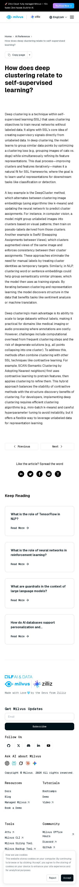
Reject (52, 878)
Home (8, 36)
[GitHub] (8, 745)
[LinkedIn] (38, 745)
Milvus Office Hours (53, 834)
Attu (8, 832)
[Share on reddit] (49, 474)
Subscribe (39, 726)
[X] (18, 745)
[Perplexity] (14, 763)
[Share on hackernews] (58, 474)
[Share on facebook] (39, 474)
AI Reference (22, 36)
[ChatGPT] (7, 763)
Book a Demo (13, 808)
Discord (48, 841)
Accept (67, 878)
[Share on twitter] (30, 474)
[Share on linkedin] (21, 474)
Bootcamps (49, 791)
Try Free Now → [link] (63, 5)
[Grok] (21, 763)
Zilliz (61, 692)
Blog (8, 796)
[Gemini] (34, 763)
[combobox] (58, 17)
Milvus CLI (12, 837)
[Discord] (28, 745)
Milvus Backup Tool (18, 848)
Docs (8, 791)
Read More (18, 528)
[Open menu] (72, 17)
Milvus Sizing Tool (18, 843)
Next (55, 446)
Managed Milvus (15, 802)
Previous (24, 446)
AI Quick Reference (18, 813)
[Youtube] (48, 745)
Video (46, 802)
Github (47, 847)
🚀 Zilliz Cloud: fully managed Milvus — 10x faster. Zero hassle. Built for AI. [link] (26, 5)
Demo (46, 796)
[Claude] (28, 763)
